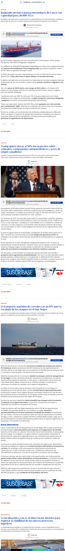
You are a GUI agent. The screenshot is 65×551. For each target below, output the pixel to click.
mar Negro (24, 495)
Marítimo (4, 303)
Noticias (3, 9)
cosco (4, 124)
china (12, 124)
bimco (4, 495)
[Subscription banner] (32, 279)
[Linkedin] (27, 550)
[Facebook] (5, 550)
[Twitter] (16, 550)
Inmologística (5, 514)
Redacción (34, 161)
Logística (4, 143)
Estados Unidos (7, 284)
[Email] (59, 550)
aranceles (19, 284)
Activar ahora (55, 34)
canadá (28, 284)
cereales (13, 495)
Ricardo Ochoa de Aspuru (34, 25)
